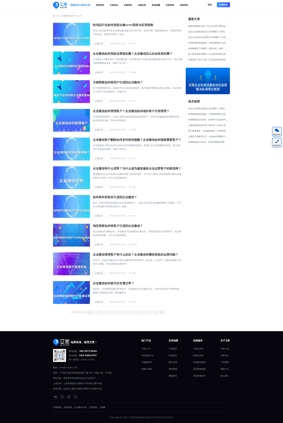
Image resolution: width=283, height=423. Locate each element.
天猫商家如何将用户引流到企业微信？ (118, 82)
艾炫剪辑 (93, 407)
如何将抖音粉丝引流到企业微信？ (115, 197)
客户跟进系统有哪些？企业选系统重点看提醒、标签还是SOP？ (207, 54)
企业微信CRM (80, 407)
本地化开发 (198, 348)
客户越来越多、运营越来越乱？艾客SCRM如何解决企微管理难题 (207, 131)
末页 (162, 312)
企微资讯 (128, 5)
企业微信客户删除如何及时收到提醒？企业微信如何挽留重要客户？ (137, 139)
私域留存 (173, 355)
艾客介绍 (225, 348)
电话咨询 (276, 145)
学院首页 (100, 5)
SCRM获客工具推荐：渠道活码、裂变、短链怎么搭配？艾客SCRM (207, 48)
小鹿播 (102, 407)
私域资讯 (68, 407)
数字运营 (173, 362)
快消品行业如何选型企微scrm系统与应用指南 (123, 25)
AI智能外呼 (147, 362)
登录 (210, 4)
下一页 (154, 312)
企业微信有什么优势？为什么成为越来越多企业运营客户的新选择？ (137, 168)
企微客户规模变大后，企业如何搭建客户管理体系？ (207, 136)
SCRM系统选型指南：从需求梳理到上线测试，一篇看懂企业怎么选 (207, 43)
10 (142, 312)
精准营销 (173, 369)
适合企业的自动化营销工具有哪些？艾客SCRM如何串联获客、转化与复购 (207, 37)
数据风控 (173, 375)
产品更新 (225, 362)
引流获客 (173, 348)
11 (147, 312)
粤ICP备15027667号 (163, 417)
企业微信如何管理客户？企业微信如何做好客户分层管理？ (131, 111)
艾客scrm (146, 348)
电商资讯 (184, 5)
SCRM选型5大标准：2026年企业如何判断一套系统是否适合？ (207, 119)
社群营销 (170, 5)
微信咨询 (276, 134)
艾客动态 (114, 5)
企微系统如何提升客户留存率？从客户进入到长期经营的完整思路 (207, 125)
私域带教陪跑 (199, 369)
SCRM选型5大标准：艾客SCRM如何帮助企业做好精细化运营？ (207, 142)
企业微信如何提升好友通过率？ (113, 283)
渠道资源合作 (199, 375)
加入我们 (225, 375)
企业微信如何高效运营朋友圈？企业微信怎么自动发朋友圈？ (132, 53)
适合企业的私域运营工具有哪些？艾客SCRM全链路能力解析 (207, 31)
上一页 (98, 312)
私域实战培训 (199, 362)
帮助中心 (225, 369)
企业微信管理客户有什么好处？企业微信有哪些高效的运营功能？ (135, 254)
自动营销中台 (148, 355)
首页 (90, 312)
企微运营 (142, 5)
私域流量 (156, 5)
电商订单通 (147, 369)
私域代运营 (198, 355)
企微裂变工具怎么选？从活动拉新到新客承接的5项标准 (207, 59)
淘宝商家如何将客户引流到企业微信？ (118, 226)
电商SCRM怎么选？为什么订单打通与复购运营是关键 (207, 26)
